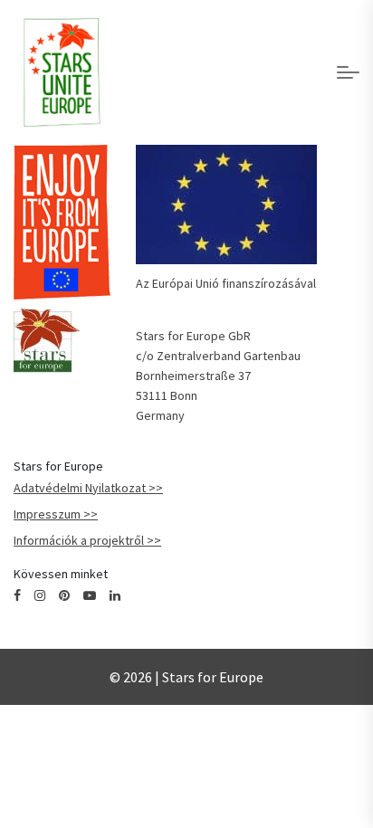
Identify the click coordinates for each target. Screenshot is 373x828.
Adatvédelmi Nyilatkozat (80, 488)
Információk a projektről (79, 540)
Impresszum (47, 514)
